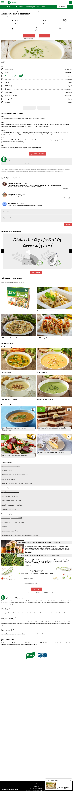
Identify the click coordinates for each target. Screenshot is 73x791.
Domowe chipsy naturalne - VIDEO (11, 518)
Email (29, 108)
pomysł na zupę (11, 171)
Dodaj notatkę (38, 153)
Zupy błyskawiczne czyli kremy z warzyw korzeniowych (14, 429)
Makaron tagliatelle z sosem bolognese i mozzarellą (16, 483)
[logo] (12, 2)
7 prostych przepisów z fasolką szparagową (15, 455)
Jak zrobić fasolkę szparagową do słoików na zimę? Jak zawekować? (38, 556)
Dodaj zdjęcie (36, 273)
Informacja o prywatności (36, 788)
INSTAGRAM (67, 169)
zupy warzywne (50, 171)
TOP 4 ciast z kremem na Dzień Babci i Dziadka (52, 428)
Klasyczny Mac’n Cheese (8, 479)
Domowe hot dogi (6, 470)
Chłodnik (4, 526)
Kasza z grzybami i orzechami (9, 531)
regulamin (36, 786)
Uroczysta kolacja (41, 171)
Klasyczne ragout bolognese (9, 496)
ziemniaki (4, 171)
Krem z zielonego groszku (45, 399)
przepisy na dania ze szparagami (18, 634)
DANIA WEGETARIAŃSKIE (41, 169)
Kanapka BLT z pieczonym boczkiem (11, 505)
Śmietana (16, 169)
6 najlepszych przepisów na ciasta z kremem (51, 452)
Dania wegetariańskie (17, 11)
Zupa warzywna (6, 372)
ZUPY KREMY (21, 169)
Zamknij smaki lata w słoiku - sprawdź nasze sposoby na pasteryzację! (39, 542)
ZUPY (6, 169)
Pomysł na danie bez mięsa (22, 171)
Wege (9, 11)
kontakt (36, 784)
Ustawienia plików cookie (10, 789)
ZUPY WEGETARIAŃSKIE (52, 169)
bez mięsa (33, 169)
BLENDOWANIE (60, 169)
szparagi (28, 169)
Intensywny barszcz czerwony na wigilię (12, 522)
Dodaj (68, 224)
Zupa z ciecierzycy (42, 372)
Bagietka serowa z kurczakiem (10, 492)
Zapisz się (36, 589)
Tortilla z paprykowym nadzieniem (47, 338)
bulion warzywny (58, 171)
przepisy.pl (6, 16)
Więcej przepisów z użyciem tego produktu (11, 282)
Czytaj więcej (28, 552)
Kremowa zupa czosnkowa (9, 399)
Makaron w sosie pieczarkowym (11, 338)
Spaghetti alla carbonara (8, 509)
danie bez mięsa (32, 171)
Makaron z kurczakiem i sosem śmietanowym (14, 474)
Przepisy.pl (4, 11)
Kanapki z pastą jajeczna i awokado (11, 500)
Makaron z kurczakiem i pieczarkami (48, 311)
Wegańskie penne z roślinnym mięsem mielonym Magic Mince (19, 535)
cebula (10, 169)
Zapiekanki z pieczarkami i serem (10, 466)
